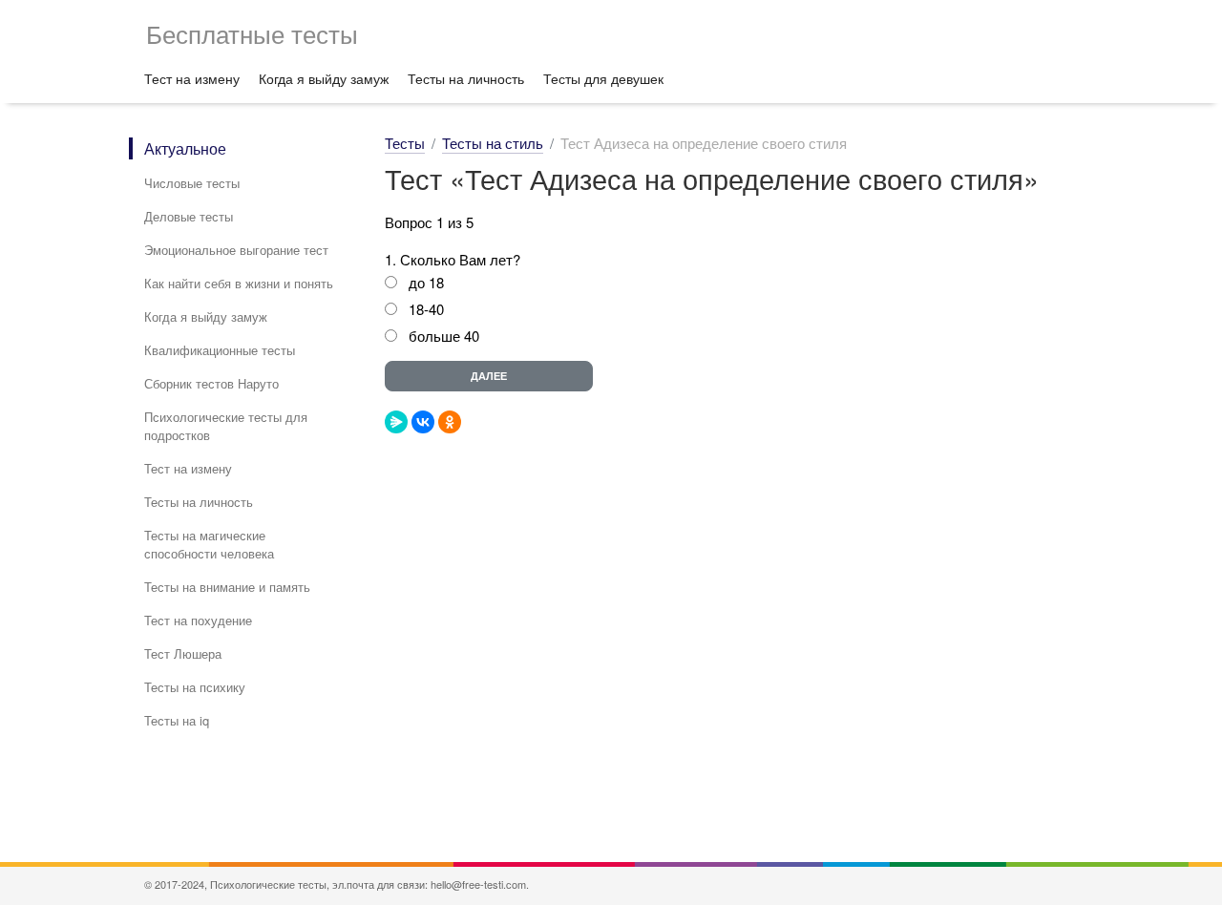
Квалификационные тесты (219, 350)
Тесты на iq (176, 720)
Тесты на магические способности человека (209, 544)
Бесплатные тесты (252, 33)
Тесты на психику (194, 687)
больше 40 (444, 336)
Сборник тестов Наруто (211, 383)
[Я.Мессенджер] (396, 421)
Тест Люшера (182, 653)
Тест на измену (192, 78)
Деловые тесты (188, 216)
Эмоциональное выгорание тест (236, 250)
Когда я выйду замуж (324, 78)
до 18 (426, 282)
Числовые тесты (192, 183)
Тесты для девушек (603, 78)
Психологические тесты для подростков (225, 426)
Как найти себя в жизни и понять (238, 283)
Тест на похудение (198, 620)
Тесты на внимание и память (227, 587)
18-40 (426, 309)
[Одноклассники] (449, 421)
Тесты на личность (466, 78)
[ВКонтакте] (422, 421)
